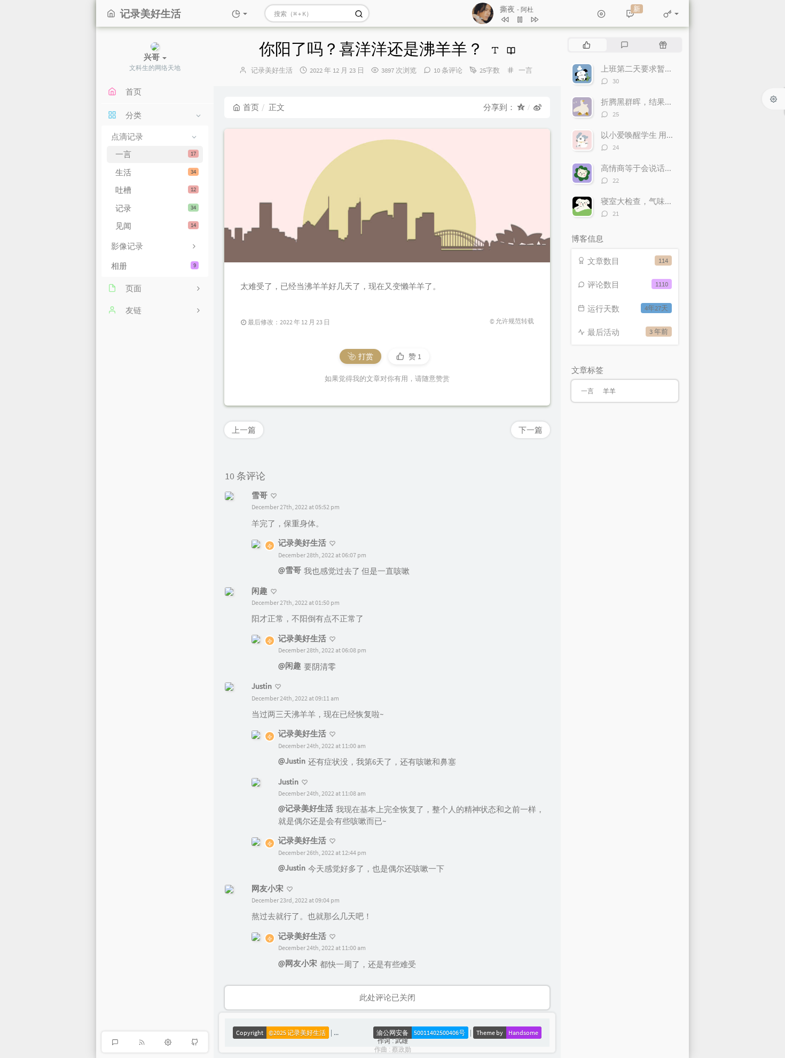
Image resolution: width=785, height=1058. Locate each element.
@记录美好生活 (305, 808)
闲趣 (260, 591)
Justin (262, 686)
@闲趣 (289, 665)
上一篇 (244, 430)
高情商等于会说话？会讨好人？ (657, 168)
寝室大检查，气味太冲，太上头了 (661, 201)
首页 (251, 107)
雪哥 (260, 495)
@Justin (291, 761)
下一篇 (531, 430)
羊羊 (609, 391)
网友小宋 (268, 888)
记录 (155, 208)
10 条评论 (448, 70)
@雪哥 (289, 570)
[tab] (587, 44)
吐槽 (155, 190)
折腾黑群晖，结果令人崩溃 (649, 102)
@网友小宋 (297, 963)
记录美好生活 (272, 70)
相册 (153, 266)
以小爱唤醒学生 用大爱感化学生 (658, 135)
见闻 (155, 226)
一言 (155, 154)
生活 (155, 172)
